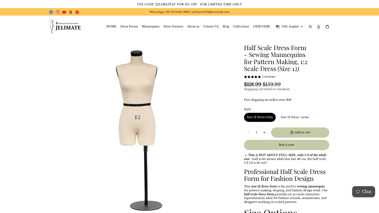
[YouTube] (64, 12)
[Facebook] (51, 12)
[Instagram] (57, 12)
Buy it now (286, 145)
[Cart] (327, 26)
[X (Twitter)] (70, 12)
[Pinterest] (77, 12)
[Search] (310, 26)
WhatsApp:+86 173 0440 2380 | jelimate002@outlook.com (190, 11)
